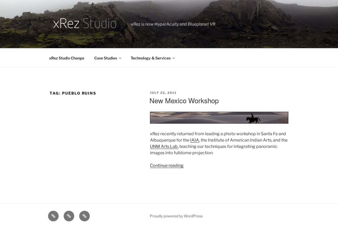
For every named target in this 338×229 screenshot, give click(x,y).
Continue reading (167, 165)
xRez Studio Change (66, 58)
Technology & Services (151, 58)
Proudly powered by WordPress (176, 216)
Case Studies (105, 58)
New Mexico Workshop (184, 100)
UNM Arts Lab (164, 146)
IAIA (194, 140)
